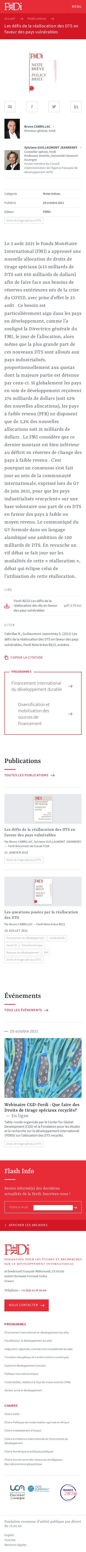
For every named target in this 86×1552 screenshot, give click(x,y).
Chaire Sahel (11, 1414)
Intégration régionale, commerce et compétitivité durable (38, 1349)
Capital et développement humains (25, 1366)
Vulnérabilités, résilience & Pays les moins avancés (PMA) (37, 1382)
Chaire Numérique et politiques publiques (28, 1452)
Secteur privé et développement (23, 1390)
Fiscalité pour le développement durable (28, 1341)
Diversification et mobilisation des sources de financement (34, 714)
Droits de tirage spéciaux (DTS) (23, 221)
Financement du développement (25, 938)
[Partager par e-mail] (9, 106)
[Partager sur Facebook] (31, 106)
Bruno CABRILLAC (21, 842)
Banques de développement (22, 953)
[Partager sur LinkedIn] (76, 106)
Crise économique (32, 945)
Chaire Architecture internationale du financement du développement (36, 1441)
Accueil (9, 19)
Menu (77, 6)
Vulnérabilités (57, 938)
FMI (46, 953)
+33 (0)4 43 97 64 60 (33, 1290)
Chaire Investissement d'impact (22, 1431)
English (9, 1535)
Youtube (9, 1540)
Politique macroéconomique (21, 1374)
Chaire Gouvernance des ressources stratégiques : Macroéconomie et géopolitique (33, 1462)
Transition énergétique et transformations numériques (36, 1357)
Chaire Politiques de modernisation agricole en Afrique (36, 1422)
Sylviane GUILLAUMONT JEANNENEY (57, 842)
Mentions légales (15, 1545)
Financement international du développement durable (36, 686)
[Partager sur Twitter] (54, 106)
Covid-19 (11, 945)
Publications (37, 19)
